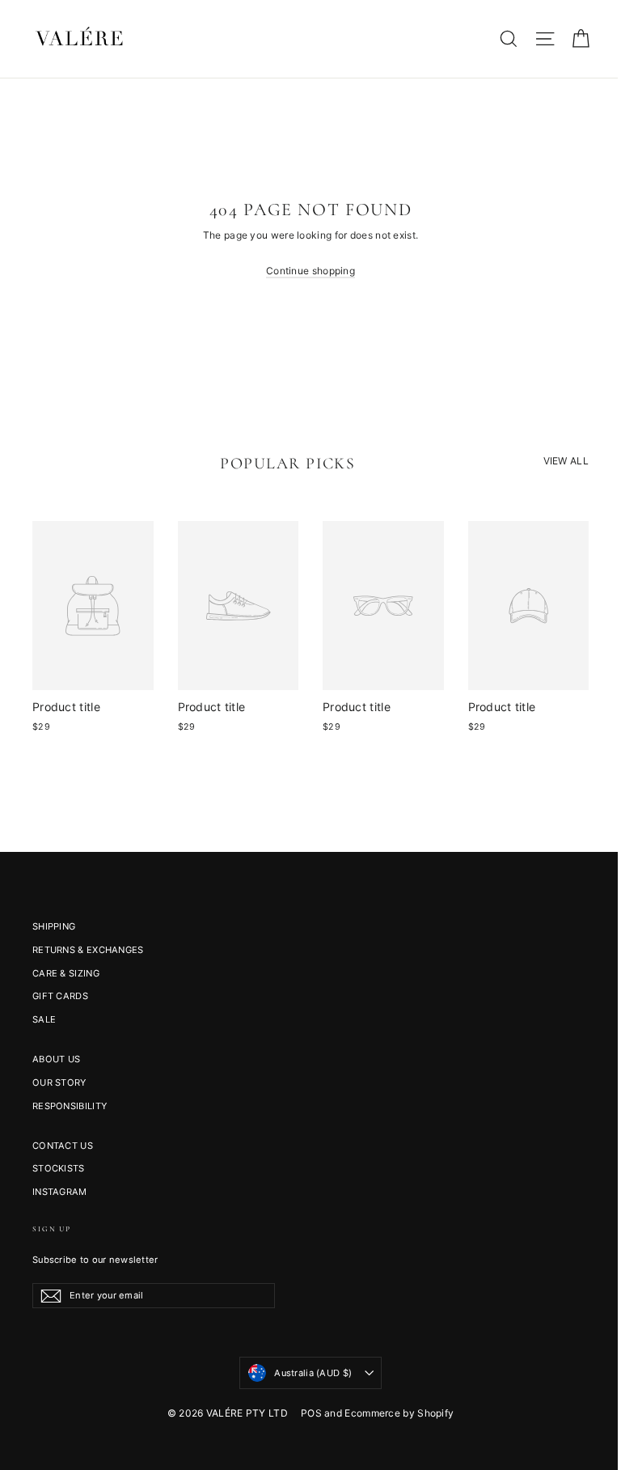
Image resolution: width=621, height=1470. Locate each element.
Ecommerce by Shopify (399, 1413)
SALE (44, 1019)
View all (566, 461)
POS (311, 1413)
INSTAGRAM (59, 1191)
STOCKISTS (58, 1168)
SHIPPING (53, 926)
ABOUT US (56, 1059)
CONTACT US (62, 1145)
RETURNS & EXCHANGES (88, 949)
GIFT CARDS (60, 996)
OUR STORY (59, 1082)
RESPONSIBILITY (69, 1106)
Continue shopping (310, 271)
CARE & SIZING (65, 973)
